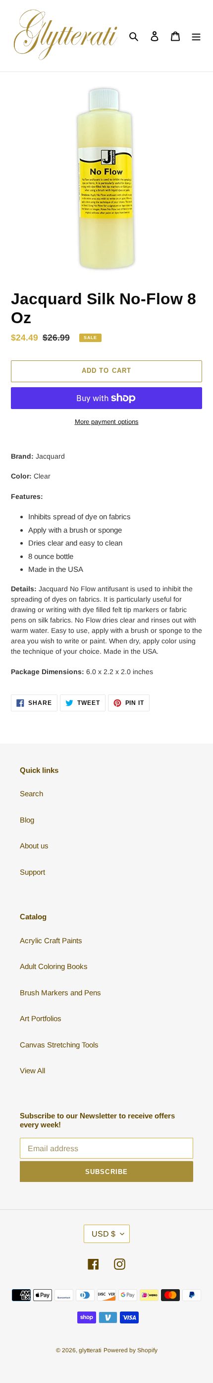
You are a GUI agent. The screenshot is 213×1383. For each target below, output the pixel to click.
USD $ (103, 1234)
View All (32, 1070)
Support (32, 872)
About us (34, 845)
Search (31, 793)
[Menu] (196, 36)
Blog (27, 820)
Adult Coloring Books (54, 966)
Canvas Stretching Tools (59, 1044)
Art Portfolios (40, 1018)
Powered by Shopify (131, 1350)
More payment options (107, 421)
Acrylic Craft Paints (51, 940)
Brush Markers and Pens (60, 992)
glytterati (90, 1350)
